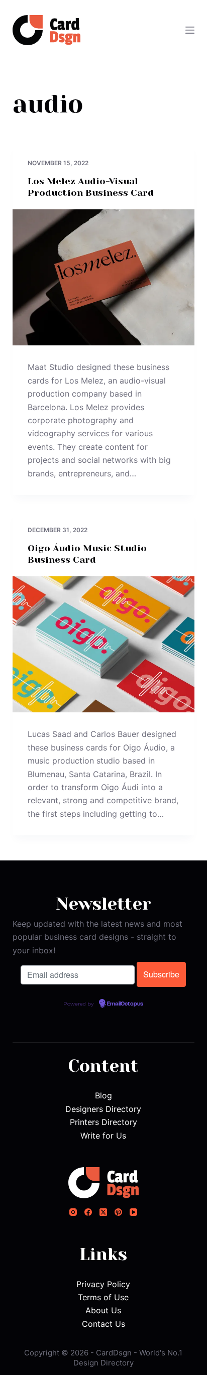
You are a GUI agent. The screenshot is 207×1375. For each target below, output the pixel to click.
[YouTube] (133, 1212)
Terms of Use (103, 1297)
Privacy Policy (103, 1284)
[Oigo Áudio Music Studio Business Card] (104, 644)
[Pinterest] (118, 1212)
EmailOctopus (125, 1004)
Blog (103, 1095)
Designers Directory (103, 1109)
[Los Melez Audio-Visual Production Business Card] (104, 277)
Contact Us (103, 1324)
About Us (103, 1310)
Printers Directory (103, 1122)
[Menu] (189, 30)
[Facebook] (88, 1212)
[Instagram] (73, 1212)
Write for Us (103, 1136)
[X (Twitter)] (103, 1212)
